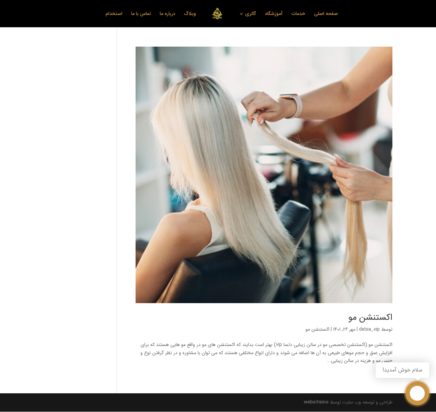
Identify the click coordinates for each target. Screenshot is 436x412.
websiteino (316, 402)
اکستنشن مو (370, 318)
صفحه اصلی (326, 14)
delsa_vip (369, 329)
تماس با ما (141, 14)
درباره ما (167, 14)
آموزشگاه (274, 14)
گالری (250, 14)
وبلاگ (190, 14)
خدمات (298, 14)
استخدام (114, 14)
